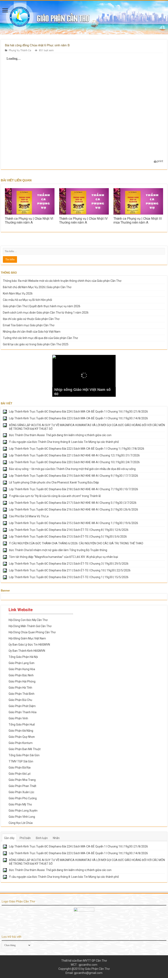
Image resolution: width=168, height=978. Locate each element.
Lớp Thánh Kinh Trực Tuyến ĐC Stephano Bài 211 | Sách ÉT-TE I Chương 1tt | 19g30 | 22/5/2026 (70, 570)
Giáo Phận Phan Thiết (22, 786)
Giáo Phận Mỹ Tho (20, 804)
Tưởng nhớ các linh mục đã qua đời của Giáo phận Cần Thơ (40, 338)
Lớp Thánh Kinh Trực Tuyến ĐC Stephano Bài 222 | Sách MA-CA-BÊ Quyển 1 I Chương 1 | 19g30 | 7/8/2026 (76, 448)
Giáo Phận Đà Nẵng (21, 730)
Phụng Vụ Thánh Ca (20, 50)
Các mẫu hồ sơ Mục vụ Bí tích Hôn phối (27, 299)
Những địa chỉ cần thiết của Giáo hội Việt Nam (31, 331)
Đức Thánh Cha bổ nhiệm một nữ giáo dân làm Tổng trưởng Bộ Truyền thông (58, 550)
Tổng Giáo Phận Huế (22, 724)
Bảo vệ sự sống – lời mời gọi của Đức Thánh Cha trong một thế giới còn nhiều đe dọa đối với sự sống (72, 469)
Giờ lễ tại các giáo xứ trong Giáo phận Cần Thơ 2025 (35, 344)
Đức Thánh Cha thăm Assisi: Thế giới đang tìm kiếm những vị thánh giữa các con (60, 435)
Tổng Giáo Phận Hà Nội (23, 656)
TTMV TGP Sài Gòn (21, 761)
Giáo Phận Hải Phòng (22, 681)
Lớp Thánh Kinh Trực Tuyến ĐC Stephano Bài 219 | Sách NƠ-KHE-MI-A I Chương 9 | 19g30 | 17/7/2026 (73, 475)
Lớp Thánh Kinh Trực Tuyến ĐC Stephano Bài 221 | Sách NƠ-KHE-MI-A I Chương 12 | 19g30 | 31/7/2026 (74, 455)
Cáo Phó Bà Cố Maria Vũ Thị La (29, 516)
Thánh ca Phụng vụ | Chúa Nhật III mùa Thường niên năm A (138, 220)
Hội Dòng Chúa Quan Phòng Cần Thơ (32, 632)
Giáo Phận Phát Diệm (22, 706)
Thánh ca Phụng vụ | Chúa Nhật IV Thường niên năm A (83, 220)
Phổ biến (25, 838)
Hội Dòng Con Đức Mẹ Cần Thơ (28, 620)
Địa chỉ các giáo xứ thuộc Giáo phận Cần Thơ (31, 319)
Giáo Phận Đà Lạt (20, 773)
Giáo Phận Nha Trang (22, 779)
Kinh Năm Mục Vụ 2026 (18, 293)
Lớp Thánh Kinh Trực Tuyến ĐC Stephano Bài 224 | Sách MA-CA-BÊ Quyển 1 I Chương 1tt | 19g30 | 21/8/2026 (78, 411)
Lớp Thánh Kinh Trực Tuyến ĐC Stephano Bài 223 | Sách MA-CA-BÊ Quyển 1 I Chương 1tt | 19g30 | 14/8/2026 (78, 418)
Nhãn (56, 838)
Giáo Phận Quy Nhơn (22, 736)
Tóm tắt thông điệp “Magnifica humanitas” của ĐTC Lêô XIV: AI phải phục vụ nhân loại (63, 556)
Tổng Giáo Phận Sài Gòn (24, 755)
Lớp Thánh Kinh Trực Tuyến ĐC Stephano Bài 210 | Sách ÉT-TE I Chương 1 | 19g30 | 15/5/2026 (68, 577)
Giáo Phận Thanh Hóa (22, 712)
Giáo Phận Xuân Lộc (21, 792)
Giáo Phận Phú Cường (23, 798)
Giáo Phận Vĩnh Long (22, 816)
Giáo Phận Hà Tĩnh (20, 687)
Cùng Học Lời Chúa (21, 822)
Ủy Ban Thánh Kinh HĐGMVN (27, 650)
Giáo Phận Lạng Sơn (21, 663)
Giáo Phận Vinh (18, 718)
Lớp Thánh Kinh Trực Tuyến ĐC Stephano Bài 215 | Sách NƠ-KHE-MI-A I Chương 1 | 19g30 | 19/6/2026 (73, 523)
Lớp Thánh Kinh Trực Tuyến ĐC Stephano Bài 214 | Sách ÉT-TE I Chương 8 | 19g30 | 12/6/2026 (68, 529)
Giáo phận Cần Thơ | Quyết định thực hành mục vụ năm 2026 (41, 306)
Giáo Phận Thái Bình (21, 693)
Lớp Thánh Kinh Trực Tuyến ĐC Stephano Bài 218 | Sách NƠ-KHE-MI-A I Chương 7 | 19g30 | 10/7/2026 (73, 489)
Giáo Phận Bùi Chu (20, 700)
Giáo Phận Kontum (21, 743)
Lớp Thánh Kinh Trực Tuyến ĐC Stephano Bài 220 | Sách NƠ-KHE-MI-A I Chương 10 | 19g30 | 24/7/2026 (74, 462)
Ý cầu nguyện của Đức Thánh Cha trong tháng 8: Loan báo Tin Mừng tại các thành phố (64, 442)
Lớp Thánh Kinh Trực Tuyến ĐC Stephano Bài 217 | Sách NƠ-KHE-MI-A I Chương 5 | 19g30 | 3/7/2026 (72, 502)
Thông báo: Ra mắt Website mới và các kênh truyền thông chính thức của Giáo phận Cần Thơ (62, 280)
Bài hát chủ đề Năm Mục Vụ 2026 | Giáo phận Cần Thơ (37, 287)
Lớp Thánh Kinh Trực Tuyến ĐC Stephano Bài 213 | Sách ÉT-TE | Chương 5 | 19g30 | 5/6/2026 (68, 536)
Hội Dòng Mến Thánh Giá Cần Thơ (30, 626)
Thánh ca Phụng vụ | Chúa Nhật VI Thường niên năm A (29, 220)
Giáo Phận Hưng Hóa (22, 669)
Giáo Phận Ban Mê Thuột (25, 749)
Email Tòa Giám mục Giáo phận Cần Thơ (28, 325)
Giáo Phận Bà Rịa (20, 767)
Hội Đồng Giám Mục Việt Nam (27, 638)
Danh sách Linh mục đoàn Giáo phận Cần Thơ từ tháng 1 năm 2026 (46, 312)
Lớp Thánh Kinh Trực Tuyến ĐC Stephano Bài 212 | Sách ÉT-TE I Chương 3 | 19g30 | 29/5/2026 (68, 563)
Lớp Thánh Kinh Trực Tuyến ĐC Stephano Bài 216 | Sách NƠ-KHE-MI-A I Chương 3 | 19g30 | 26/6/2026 (73, 509)
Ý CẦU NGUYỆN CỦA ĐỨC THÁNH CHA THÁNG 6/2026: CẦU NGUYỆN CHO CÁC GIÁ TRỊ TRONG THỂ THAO (76, 543)
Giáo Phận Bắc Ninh (21, 675)
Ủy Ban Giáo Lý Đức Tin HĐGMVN (29, 644)
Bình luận (42, 838)
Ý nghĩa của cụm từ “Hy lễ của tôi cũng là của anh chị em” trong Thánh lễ (55, 496)
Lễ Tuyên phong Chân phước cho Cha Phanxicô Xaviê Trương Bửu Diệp (54, 482)
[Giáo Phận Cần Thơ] (84, 17)
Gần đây (9, 838)
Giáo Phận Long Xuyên (23, 810)
